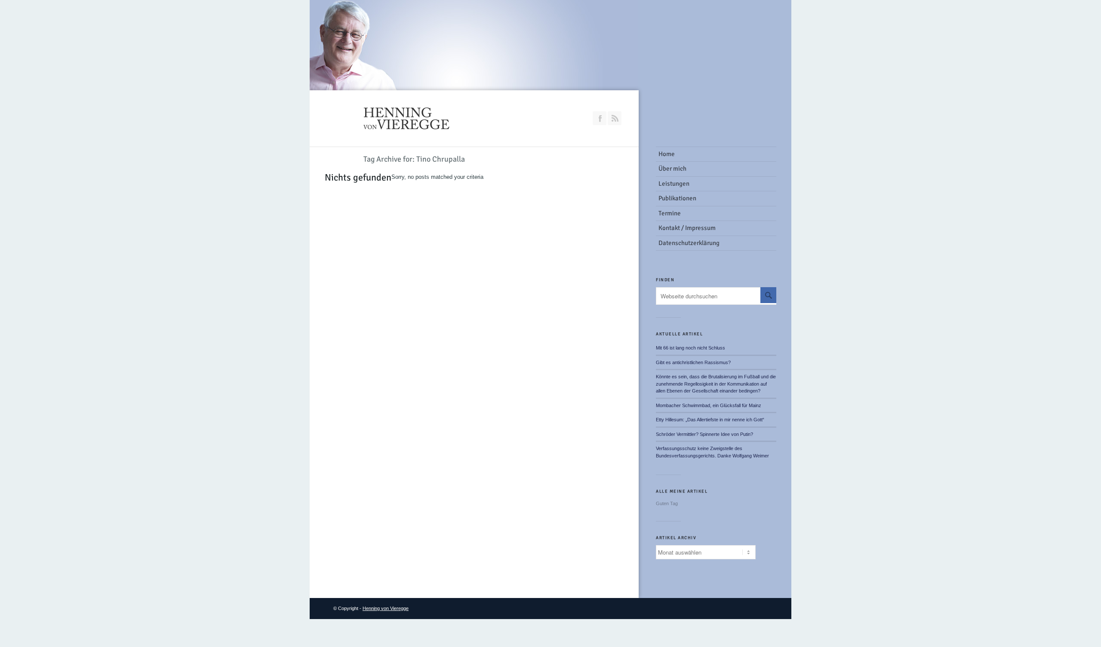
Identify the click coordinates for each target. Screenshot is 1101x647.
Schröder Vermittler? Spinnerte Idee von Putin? (704, 434)
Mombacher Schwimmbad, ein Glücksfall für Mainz (708, 405)
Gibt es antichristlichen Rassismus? (693, 362)
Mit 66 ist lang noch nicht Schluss (690, 347)
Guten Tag (667, 503)
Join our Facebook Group (599, 118)
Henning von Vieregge (386, 608)
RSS (614, 118)
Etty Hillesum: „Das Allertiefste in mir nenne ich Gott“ (710, 419)
